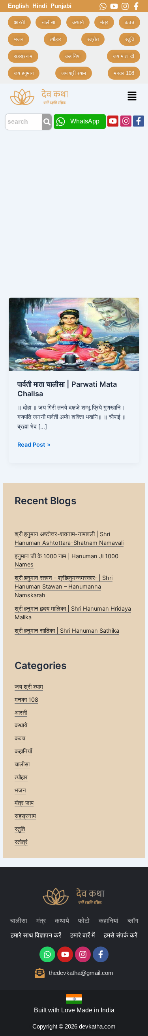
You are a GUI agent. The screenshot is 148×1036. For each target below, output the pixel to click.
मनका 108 (26, 699)
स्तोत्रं (21, 842)
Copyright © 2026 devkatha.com (74, 1026)
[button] (132, 96)
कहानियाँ (23, 751)
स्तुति (20, 829)
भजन (20, 790)
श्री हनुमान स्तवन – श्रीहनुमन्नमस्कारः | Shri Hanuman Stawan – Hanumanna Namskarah (63, 586)
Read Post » (34, 444)
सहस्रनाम (25, 816)
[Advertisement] (74, 211)
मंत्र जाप (24, 803)
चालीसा (22, 764)
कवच (20, 738)
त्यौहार (21, 777)
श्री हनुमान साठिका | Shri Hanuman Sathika (67, 630)
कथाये (21, 725)
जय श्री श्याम (29, 686)
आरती (21, 712)
